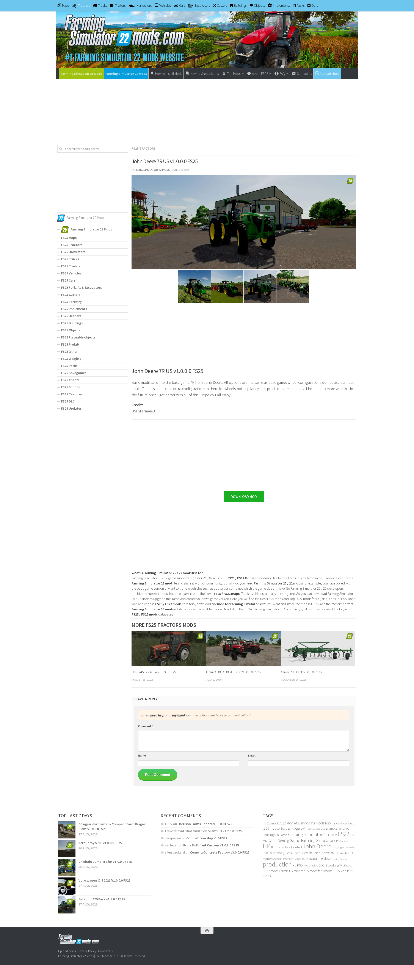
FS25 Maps (69, 237)
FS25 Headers (71, 316)
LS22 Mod (285, 823)
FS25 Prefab (70, 344)
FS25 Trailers (70, 266)
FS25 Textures (71, 394)
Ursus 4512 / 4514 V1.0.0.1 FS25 (154, 672)
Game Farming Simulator (312, 840)
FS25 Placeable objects (78, 337)
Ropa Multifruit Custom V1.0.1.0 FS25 (211, 845)
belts (284, 828)
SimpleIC (313, 865)
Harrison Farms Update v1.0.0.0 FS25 (205, 824)
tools (323, 865)
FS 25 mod (270, 823)
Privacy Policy (87, 951)
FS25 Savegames (73, 373)
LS (270, 853)
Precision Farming (339, 859)
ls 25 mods (270, 828)
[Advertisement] (207, 110)
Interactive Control (288, 847)
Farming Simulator (275, 835)
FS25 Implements (74, 309)
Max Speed (337, 853)
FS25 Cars (68, 280)
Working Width (337, 865)
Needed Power (280, 859)
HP (266, 846)
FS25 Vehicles (71, 273)
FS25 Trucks (70, 259)
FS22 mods (270, 871)
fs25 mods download (339, 823)
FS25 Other (69, 351)
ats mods (317, 823)
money (267, 859)
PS (294, 865)
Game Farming (279, 840)
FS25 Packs (69, 365)
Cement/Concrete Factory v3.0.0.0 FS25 (219, 852)
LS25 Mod (340, 871)
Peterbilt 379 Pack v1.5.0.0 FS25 (101, 899)
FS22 (343, 834)
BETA (290, 828)
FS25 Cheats (70, 380)
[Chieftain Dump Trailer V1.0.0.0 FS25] (66, 867)
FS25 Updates (71, 408)
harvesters (345, 841)
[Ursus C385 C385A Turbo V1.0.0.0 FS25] (243, 648)
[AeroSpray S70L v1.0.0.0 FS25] (66, 848)
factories (343, 828)
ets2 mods (302, 823)
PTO (305, 865)
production (277, 864)
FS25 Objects (70, 330)
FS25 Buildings (72, 323)
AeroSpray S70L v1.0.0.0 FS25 (100, 843)
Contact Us (105, 951)
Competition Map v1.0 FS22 (206, 838)
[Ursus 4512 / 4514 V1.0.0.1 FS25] (169, 648)
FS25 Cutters (70, 294)
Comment (145, 726)
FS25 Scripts (70, 387)
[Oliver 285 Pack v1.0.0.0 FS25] (318, 648)
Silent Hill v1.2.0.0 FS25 (225, 831)
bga (297, 828)
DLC (323, 828)
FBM (331, 835)
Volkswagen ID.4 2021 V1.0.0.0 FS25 (104, 880)
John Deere (317, 846)
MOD (349, 853)
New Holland (295, 858)
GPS (336, 841)
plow (326, 859)
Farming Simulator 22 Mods (126, 73)
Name (143, 755)
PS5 (300, 865)
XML (349, 865)
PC (303, 858)
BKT (303, 828)
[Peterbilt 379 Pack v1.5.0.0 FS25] (66, 904)
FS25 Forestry (71, 301)
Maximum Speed (315, 852)
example (331, 828)
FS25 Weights (71, 358)
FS (336, 835)
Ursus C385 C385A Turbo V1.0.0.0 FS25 (233, 672)
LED (265, 853)
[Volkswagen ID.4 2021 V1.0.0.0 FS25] (66, 886)
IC (272, 847)
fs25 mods (325, 871)
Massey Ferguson (286, 852)
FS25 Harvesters (73, 252)
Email (252, 755)
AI (279, 828)
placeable (314, 858)
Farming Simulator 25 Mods (81, 73)
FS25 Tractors (144, 148)
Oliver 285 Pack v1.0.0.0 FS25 (301, 672)
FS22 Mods (102, 956)
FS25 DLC (68, 401)
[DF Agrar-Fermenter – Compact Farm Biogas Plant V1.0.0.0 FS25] (66, 829)
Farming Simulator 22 (307, 834)
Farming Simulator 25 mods (298, 871)
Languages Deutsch (343, 847)
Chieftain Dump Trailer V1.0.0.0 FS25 (105, 861)
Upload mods (67, 951)
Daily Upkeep (314, 828)
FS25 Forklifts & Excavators (81, 287)
